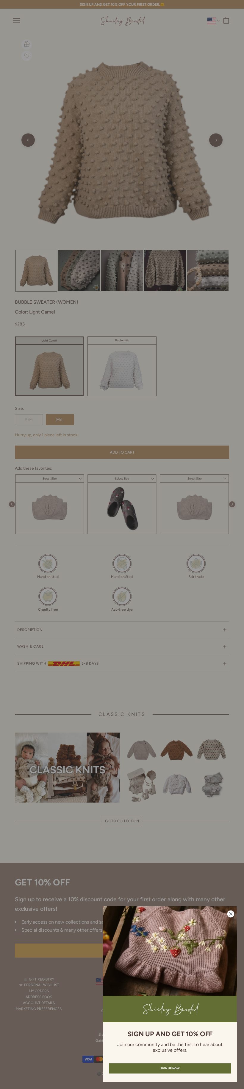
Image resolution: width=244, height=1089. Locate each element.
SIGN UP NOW (169, 1068)
